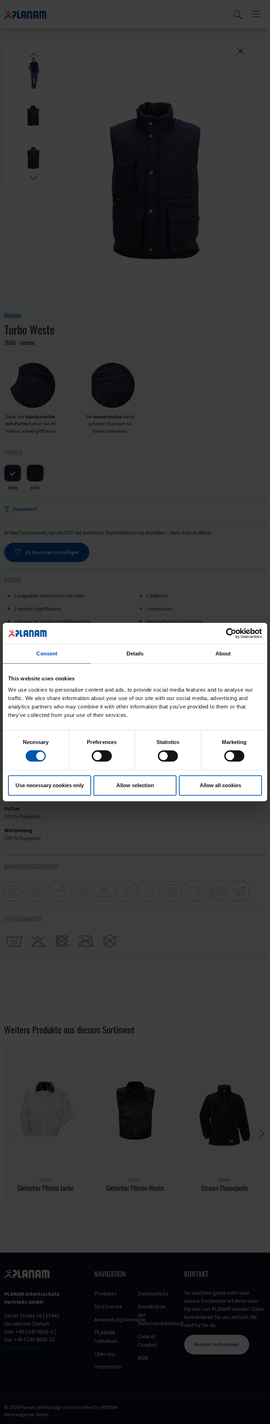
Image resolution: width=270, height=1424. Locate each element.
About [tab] (223, 654)
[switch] (102, 756)
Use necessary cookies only (49, 785)
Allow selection (135, 785)
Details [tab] (135, 654)
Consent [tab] (46, 654)
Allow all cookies (220, 785)
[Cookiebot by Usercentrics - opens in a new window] (231, 633)
